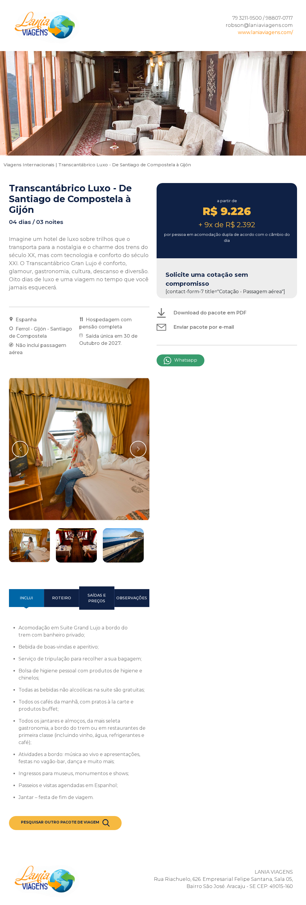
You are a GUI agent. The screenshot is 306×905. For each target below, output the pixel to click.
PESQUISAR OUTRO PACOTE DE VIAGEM (60, 822)
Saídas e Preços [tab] (97, 598)
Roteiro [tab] (61, 598)
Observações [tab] (131, 598)
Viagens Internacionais (29, 165)
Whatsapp (185, 360)
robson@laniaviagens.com (259, 25)
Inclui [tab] (26, 598)
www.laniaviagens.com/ (265, 32)
